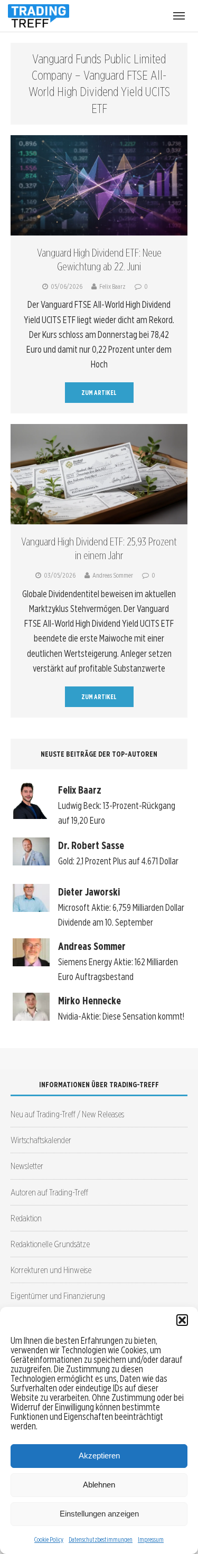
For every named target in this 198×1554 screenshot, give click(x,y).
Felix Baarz (112, 286)
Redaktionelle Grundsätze (50, 1243)
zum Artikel (99, 393)
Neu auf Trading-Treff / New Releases (67, 1113)
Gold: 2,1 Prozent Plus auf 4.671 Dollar (118, 861)
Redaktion (26, 1217)
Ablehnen (99, 1484)
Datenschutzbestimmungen (101, 1539)
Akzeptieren (99, 1455)
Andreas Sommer (112, 575)
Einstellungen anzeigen (99, 1513)
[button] (182, 1320)
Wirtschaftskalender (41, 1139)
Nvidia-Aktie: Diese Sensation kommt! (121, 1016)
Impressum (151, 1539)
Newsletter (27, 1165)
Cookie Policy (48, 1539)
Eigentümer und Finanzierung (58, 1295)
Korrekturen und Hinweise (51, 1269)
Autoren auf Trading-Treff (49, 1192)
